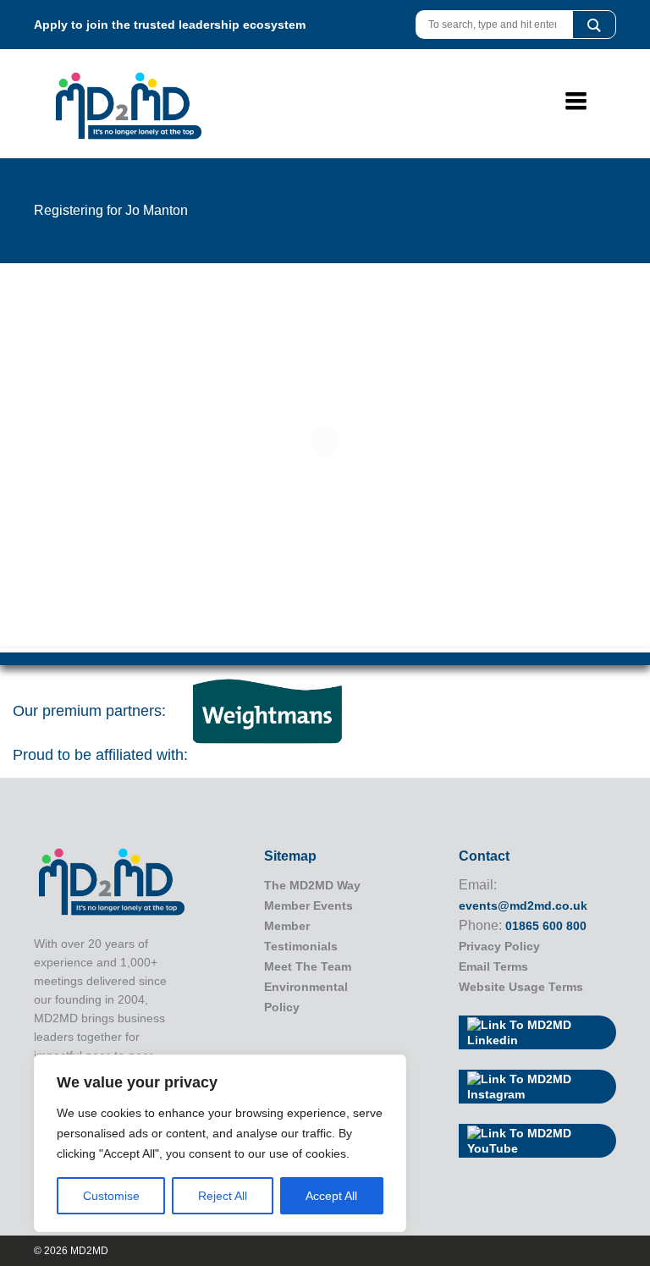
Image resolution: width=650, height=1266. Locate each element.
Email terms (493, 966)
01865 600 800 (546, 926)
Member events (308, 905)
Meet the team (307, 966)
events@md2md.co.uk (523, 905)
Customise (111, 1196)
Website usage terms (521, 987)
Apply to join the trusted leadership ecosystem (170, 24)
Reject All (222, 1196)
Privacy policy (499, 946)
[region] (220, 1143)
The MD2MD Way (312, 885)
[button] (594, 24)
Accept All (331, 1196)
